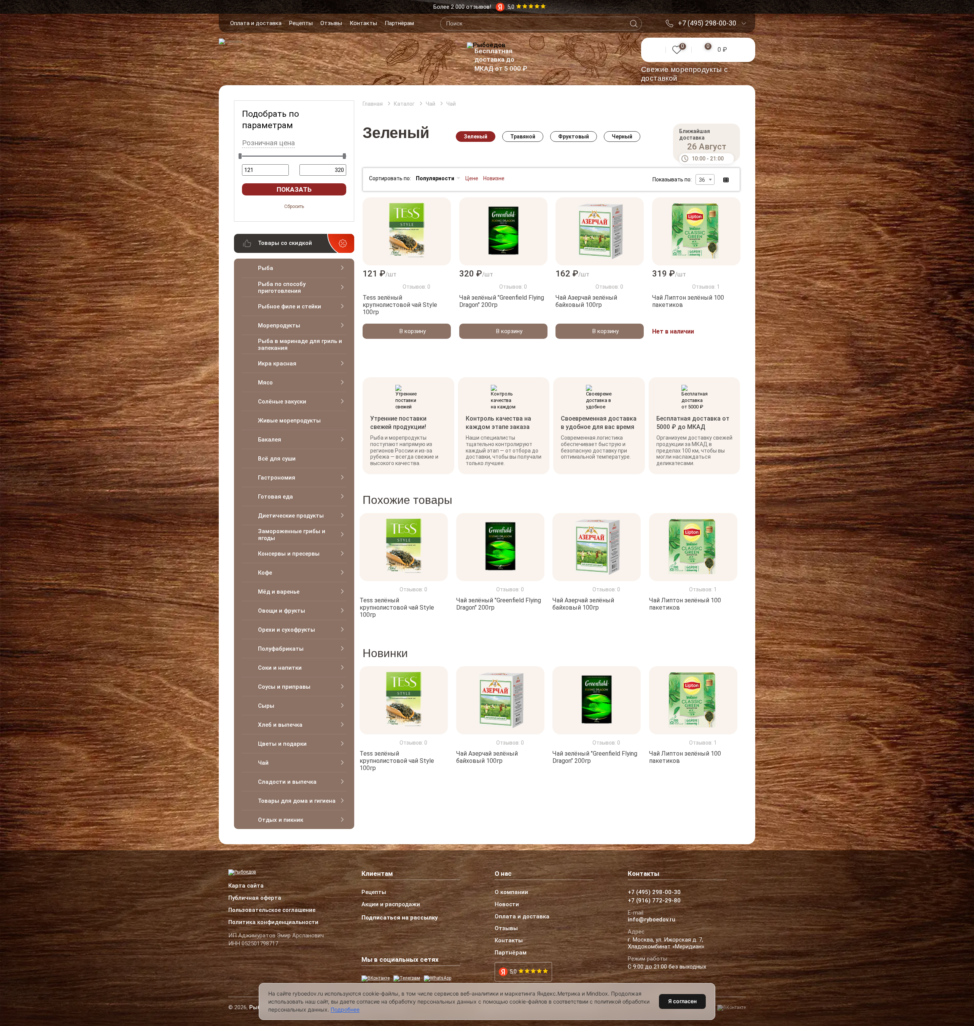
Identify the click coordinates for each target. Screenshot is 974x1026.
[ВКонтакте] (375, 978)
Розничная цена (268, 143)
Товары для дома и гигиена (297, 800)
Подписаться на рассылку (399, 917)
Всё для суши (277, 458)
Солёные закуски (282, 401)
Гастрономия (276, 477)
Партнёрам (399, 23)
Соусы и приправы (284, 686)
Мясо (265, 382)
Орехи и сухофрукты (286, 629)
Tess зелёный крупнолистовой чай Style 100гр (400, 305)
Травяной (522, 136)
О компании (511, 892)
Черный (622, 136)
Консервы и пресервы (289, 553)
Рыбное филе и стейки (289, 306)
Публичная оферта (254, 898)
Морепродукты (279, 325)
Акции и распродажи (390, 905)
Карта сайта (246, 886)
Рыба (265, 268)
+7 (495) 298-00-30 (707, 23)
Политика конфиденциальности (273, 923)
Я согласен (682, 1001)
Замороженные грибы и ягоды (291, 535)
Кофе (265, 572)
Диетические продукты (291, 515)
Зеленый (475, 136)
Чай (263, 762)
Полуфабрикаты (281, 648)
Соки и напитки (280, 667)
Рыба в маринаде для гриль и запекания (300, 344)
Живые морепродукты (289, 420)
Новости (507, 905)
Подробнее (345, 1009)
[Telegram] (406, 978)
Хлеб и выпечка (280, 724)
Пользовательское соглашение (271, 910)
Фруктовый (573, 136)
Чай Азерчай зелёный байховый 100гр (586, 301)
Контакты (363, 23)
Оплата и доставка (256, 23)
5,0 (513, 971)
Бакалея (269, 439)
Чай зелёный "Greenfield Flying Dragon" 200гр (501, 301)
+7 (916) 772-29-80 (654, 901)
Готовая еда (275, 496)
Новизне (494, 178)
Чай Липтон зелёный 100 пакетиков (688, 301)
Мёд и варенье (278, 591)
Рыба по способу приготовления (282, 287)
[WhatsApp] (437, 978)
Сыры (266, 705)
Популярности (435, 178)
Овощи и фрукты (281, 610)
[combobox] (705, 179)
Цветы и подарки (282, 743)
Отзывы (331, 23)
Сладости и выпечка (287, 781)
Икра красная (277, 363)
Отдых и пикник (280, 819)
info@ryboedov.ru (651, 920)
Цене (471, 178)
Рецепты (301, 23)
